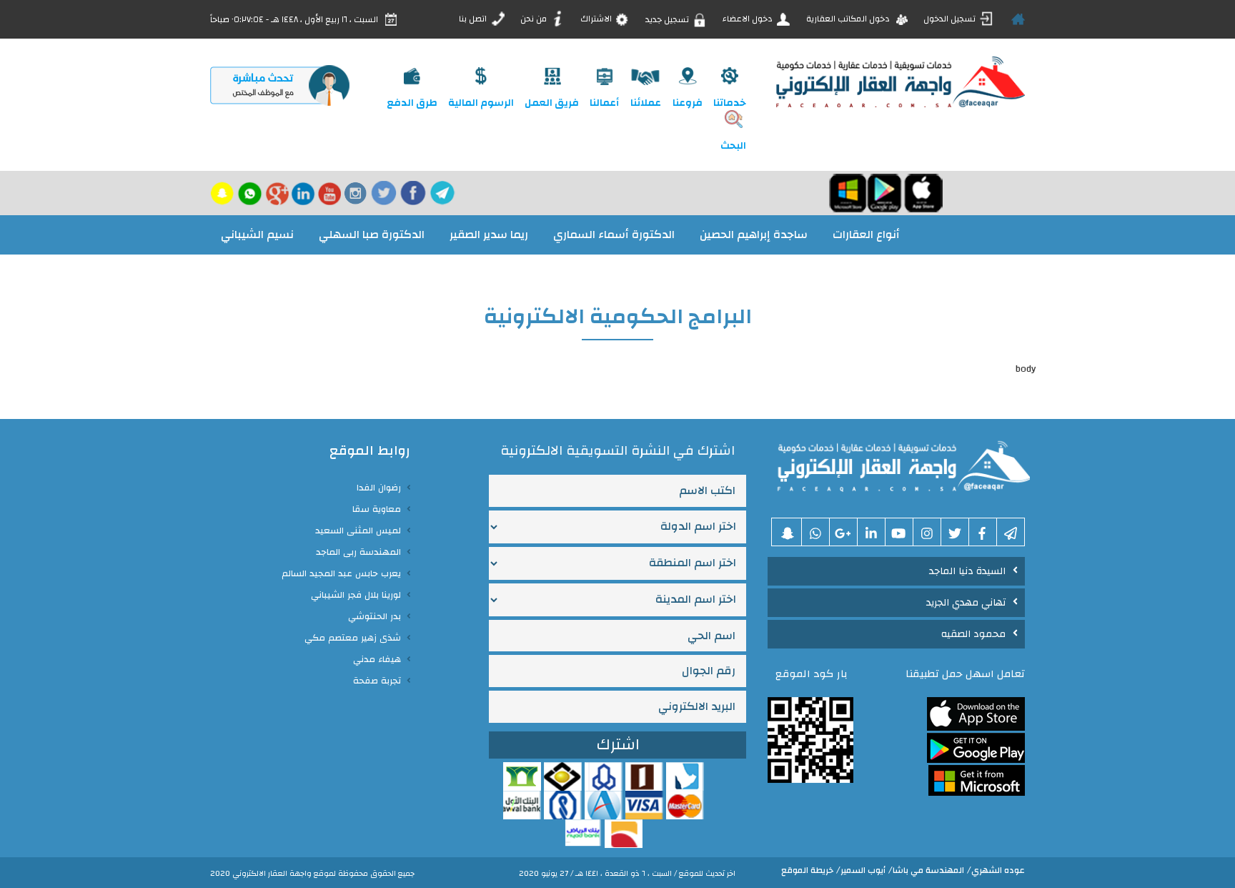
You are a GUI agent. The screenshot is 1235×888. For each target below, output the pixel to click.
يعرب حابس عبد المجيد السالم (341, 573)
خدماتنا (729, 103)
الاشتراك (597, 18)
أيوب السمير (863, 870)
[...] (899, 464)
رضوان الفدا (379, 487)
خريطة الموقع (807, 870)
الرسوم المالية (481, 103)
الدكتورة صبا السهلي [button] (372, 234)
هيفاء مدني (377, 659)
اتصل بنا (474, 18)
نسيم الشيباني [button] (257, 234)
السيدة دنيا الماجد (967, 571)
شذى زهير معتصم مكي (352, 637)
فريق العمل (552, 103)
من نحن (534, 18)
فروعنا (688, 103)
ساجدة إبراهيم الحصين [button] (754, 234)
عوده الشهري (998, 870)
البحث (733, 146)
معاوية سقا (376, 509)
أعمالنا (604, 103)
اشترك (618, 744)
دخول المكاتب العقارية (849, 18)
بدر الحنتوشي (374, 616)
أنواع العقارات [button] (866, 234)
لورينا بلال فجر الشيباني (356, 594)
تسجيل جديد (668, 18)
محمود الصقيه (973, 634)
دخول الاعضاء (749, 18)
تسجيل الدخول (950, 18)
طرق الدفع (412, 103)
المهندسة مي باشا (928, 870)
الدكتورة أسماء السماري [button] (614, 234)
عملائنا (645, 103)
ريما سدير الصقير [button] (489, 234)
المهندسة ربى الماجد (358, 552)
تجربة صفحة (377, 680)
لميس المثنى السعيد (358, 530)
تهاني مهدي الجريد (966, 602)
